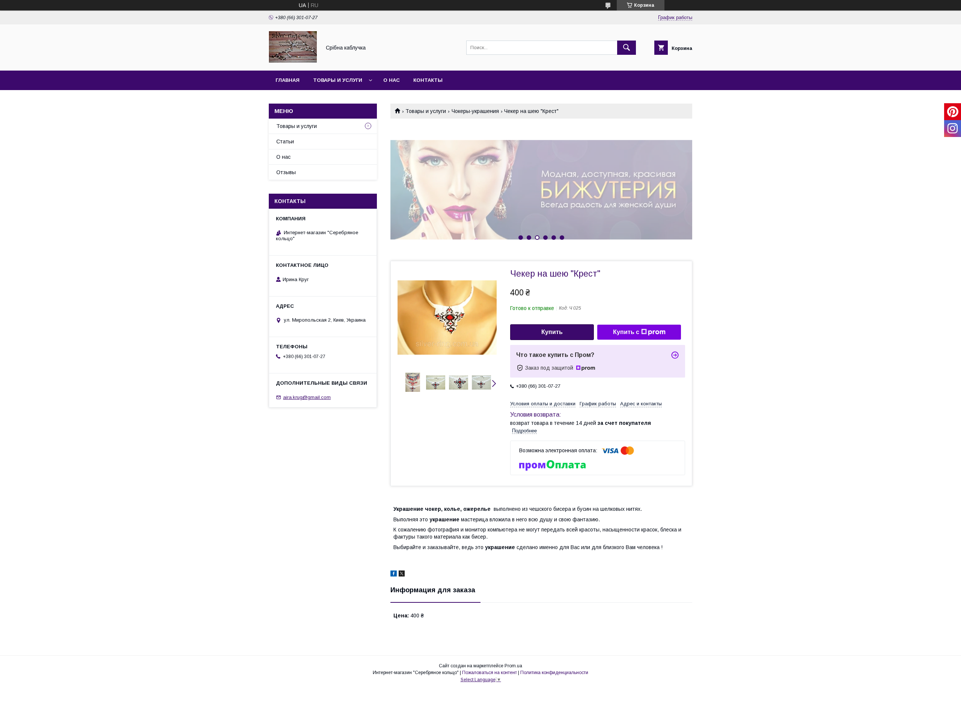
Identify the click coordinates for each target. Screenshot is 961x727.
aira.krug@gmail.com (307, 397)
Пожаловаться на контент (489, 672)
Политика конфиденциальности (554, 672)
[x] (402, 575)
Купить (552, 332)
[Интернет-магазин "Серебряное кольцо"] (293, 61)
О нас (391, 80)
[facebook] (393, 575)
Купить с (626, 332)
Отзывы (286, 172)
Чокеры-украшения (475, 111)
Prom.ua (513, 665)
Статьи (285, 141)
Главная (288, 80)
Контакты (428, 80)
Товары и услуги (337, 80)
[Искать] (626, 48)
